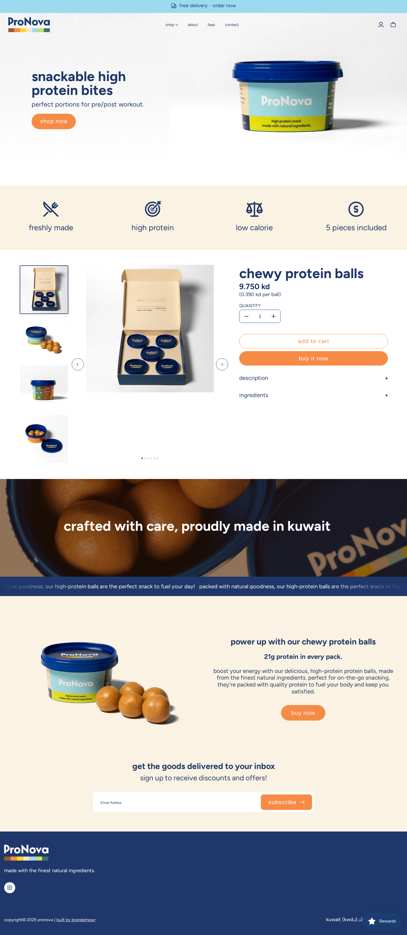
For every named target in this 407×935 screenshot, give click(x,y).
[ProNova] (43, 24)
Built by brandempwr (76, 919)
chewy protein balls (301, 273)
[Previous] (78, 364)
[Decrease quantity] (246, 316)
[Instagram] (9, 887)
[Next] (222, 364)
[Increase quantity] (273, 316)
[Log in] (381, 24)
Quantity (250, 305)
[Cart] (393, 24)
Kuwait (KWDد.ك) (344, 919)
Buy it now (313, 358)
